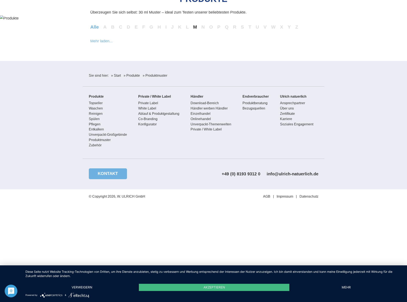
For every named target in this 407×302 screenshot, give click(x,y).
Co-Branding (148, 119)
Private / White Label (154, 96)
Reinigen (96, 113)
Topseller (96, 103)
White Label (147, 108)
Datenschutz (309, 196)
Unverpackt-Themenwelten (211, 124)
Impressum (285, 196)
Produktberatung (255, 103)
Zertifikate (287, 113)
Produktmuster (100, 140)
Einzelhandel (200, 113)
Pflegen (94, 124)
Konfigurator (147, 124)
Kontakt (108, 173)
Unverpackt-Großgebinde (108, 134)
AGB (266, 196)
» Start (116, 75)
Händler (197, 96)
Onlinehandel (201, 119)
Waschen (96, 108)
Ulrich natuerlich (293, 96)
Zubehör (95, 145)
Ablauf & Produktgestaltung (158, 113)
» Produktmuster (155, 75)
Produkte (96, 96)
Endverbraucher (256, 96)
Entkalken (96, 129)
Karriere (286, 119)
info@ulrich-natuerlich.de (292, 174)
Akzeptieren (214, 287)
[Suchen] (302, 10)
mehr (346, 287)
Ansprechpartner (292, 103)
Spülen (94, 119)
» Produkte (132, 75)
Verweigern (82, 287)
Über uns (287, 108)
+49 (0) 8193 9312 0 (241, 174)
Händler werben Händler (209, 108)
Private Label (148, 103)
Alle (94, 27)
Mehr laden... (101, 41)
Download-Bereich (205, 103)
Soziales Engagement (296, 124)
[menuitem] (302, 10)
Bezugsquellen (254, 108)
